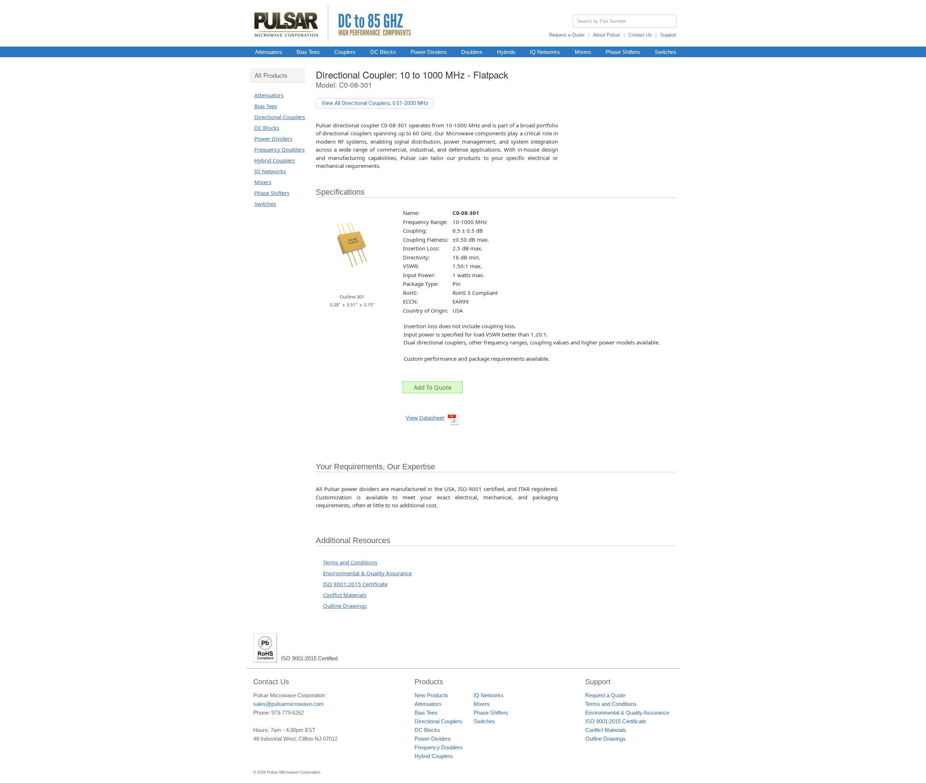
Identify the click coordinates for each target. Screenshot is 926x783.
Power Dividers (429, 52)
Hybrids (506, 52)
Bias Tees (308, 52)
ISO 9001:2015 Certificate (355, 584)
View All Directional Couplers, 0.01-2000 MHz (375, 103)
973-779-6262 (287, 713)
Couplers (345, 52)
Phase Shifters (623, 52)
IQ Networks (545, 52)
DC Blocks (383, 52)
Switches (665, 52)
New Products (431, 695)
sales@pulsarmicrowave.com (288, 704)
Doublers (472, 52)
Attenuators (268, 52)
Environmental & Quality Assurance (367, 573)
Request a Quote (567, 35)
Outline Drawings (345, 605)
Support (668, 35)
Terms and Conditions (350, 562)
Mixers (583, 52)
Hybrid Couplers (274, 160)
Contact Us (640, 35)
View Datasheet (425, 417)
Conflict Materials (344, 594)
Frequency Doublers (279, 149)
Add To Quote (432, 388)
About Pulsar (606, 35)
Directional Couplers (279, 116)
